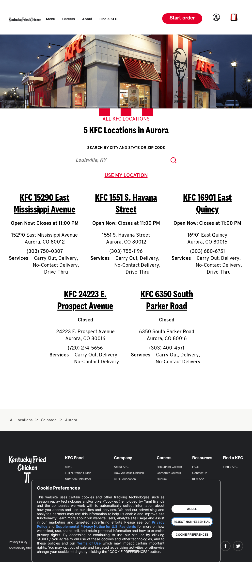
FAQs (195, 467)
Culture (162, 479)
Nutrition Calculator (78, 479)
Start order (182, 18)
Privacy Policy (18, 542)
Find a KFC (230, 467)
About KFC (121, 467)
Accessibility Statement (24, 548)
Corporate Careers (169, 473)
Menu (68, 467)
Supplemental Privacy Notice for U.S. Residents (96, 526)
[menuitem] (50, 19)
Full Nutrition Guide (78, 473)
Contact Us (199, 473)
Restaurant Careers (169, 467)
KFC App (198, 479)
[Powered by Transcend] (45, 554)
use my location (127, 176)
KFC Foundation (125, 479)
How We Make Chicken (129, 473)
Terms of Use (89, 543)
